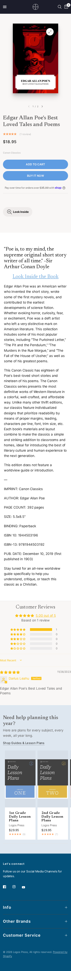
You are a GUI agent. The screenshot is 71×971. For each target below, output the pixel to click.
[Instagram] (16, 886)
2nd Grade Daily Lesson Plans (52, 816)
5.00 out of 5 (46, 616)
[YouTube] (26, 887)
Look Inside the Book (36, 276)
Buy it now (35, 175)
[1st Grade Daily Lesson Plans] (20, 778)
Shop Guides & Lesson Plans (24, 743)
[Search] (59, 7)
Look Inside (21, 211)
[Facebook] (7, 886)
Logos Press (16, 825)
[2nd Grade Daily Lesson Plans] (52, 778)
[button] (18, 629)
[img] (10, 672)
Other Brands (17, 921)
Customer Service (22, 935)
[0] (65, 7)
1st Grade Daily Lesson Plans (20, 816)
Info (7, 907)
